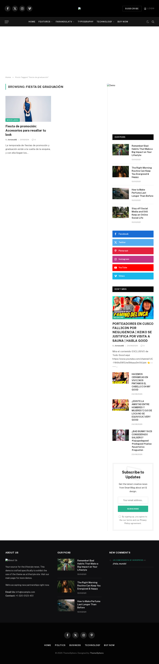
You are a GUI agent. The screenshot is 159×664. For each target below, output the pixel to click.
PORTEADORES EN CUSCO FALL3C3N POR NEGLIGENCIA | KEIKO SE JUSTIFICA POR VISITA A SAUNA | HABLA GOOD (132, 332)
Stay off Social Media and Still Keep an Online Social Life (140, 213)
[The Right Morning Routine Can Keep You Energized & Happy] (120, 171)
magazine (119, 317)
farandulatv (64, 22)
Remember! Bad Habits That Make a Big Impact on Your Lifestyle (142, 150)
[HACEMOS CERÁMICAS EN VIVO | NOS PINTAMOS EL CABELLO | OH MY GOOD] (120, 378)
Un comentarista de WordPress (128, 560)
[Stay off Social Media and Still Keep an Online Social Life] (120, 212)
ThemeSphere (97, 653)
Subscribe (132, 8)
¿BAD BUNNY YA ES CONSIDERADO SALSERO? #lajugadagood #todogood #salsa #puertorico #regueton (142, 440)
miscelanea (12, 120)
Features (44, 22)
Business (75, 645)
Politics (60, 645)
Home (32, 22)
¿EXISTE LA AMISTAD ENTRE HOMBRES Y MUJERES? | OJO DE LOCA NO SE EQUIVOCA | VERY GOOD (142, 410)
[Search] (152, 21)
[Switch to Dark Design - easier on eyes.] (148, 21)
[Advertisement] (79, 51)
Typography (85, 22)
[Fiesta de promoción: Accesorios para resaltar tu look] (28, 109)
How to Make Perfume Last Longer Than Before (142, 192)
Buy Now (123, 22)
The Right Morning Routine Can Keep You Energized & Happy (142, 172)
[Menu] (7, 21)
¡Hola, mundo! (119, 563)
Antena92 (12, 140)
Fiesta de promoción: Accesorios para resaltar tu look (25, 130)
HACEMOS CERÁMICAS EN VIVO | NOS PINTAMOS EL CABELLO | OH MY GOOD (141, 382)
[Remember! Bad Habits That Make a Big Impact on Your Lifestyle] (120, 149)
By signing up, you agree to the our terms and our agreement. (133, 520)
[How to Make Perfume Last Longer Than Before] (120, 193)
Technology (104, 22)
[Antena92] (79, 8)
